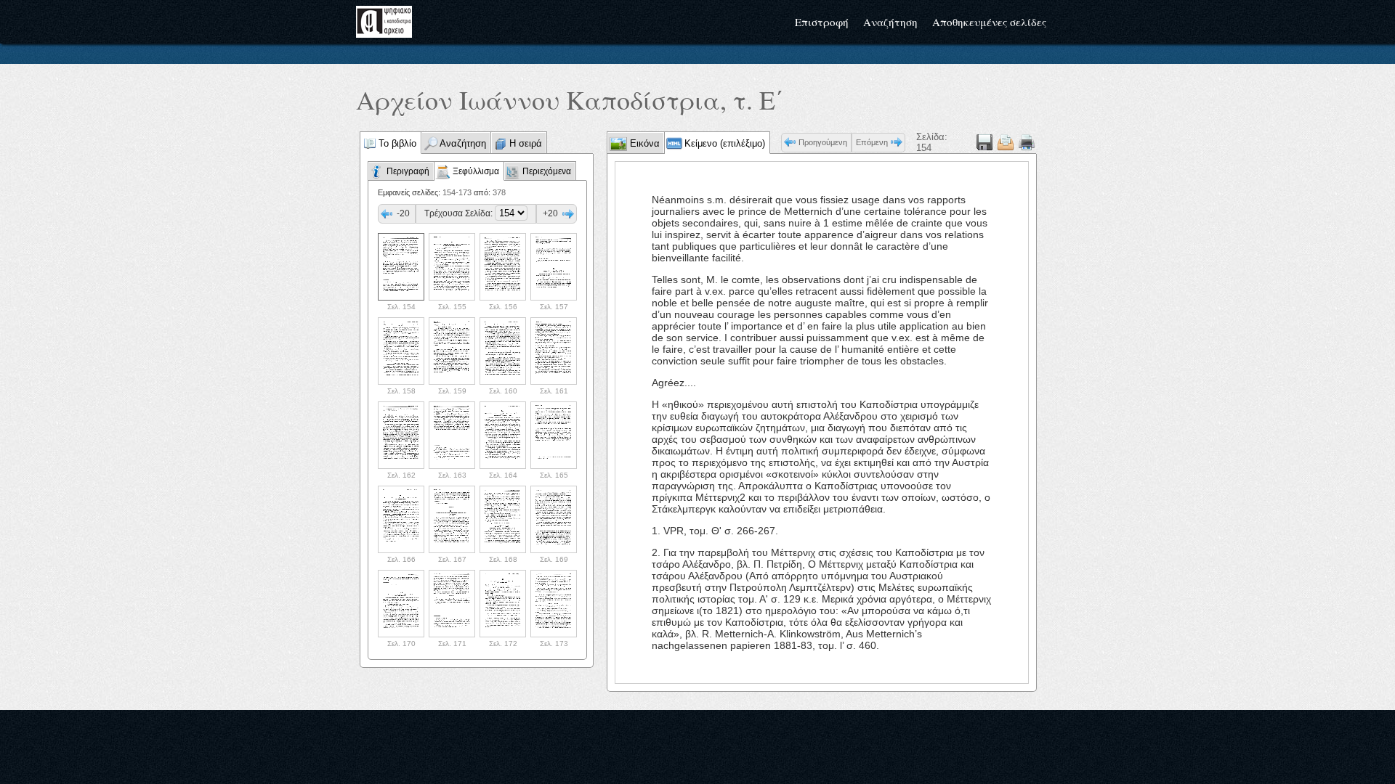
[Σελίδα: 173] (553, 603)
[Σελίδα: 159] (452, 351)
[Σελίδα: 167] (452, 519)
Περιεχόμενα (546, 171)
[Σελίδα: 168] (503, 519)
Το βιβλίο (397, 143)
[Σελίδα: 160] (503, 351)
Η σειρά (525, 143)
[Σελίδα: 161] (553, 351)
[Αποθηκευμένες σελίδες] (1005, 142)
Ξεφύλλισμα (476, 171)
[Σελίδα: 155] (452, 267)
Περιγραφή (408, 171)
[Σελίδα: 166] (401, 519)
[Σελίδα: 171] (452, 603)
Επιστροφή (822, 22)
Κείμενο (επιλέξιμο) (724, 143)
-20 (403, 213)
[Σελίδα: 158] (401, 351)
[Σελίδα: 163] (452, 435)
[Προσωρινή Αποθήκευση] (984, 142)
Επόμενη (872, 142)
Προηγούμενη (822, 142)
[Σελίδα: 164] (503, 435)
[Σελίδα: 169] (553, 519)
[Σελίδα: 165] (553, 435)
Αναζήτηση (890, 22)
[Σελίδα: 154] (401, 267)
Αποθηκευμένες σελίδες (989, 22)
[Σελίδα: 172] (503, 603)
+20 (550, 213)
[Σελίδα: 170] (401, 603)
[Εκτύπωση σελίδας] (1026, 142)
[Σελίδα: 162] (401, 435)
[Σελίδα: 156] (503, 267)
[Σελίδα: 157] (553, 267)
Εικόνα (643, 143)
